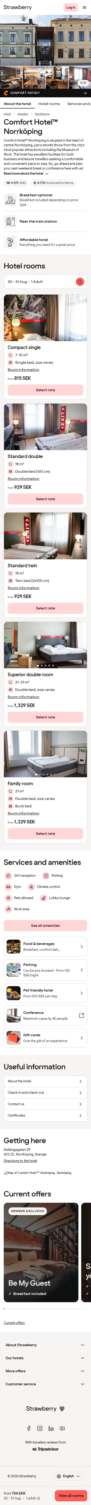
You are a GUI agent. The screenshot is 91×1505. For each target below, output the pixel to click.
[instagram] (40, 1428)
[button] (45, 318)
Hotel (7, 114)
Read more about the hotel (23, 173)
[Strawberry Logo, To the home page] (18, 7)
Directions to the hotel (20, 1161)
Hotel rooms (49, 103)
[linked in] (51, 1428)
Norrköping (42, 114)
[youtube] (62, 1428)
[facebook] (29, 1428)
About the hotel (17, 103)
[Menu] (84, 7)
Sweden (23, 114)
